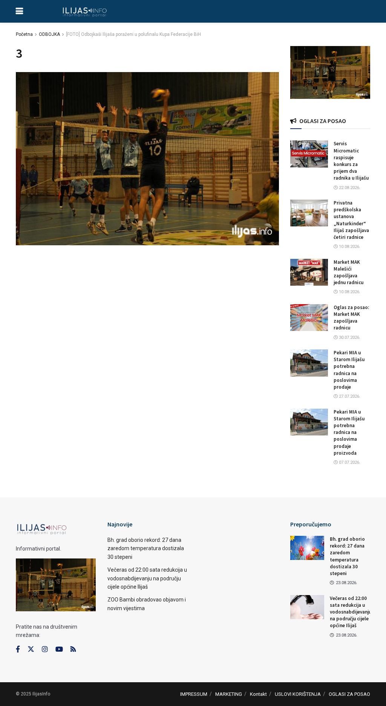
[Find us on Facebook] (18, 649)
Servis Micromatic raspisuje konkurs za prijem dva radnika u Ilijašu (351, 160)
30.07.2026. (349, 337)
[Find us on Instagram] (45, 649)
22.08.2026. (349, 187)
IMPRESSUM (193, 694)
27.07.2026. (349, 396)
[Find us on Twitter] (31, 649)
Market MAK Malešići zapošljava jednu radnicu (348, 272)
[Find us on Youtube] (59, 649)
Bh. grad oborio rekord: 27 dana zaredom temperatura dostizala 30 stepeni (145, 548)
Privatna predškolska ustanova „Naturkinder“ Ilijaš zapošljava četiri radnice (351, 220)
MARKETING (228, 694)
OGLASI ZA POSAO (349, 694)
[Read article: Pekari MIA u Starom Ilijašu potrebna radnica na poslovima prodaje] (309, 363)
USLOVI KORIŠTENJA (298, 694)
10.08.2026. (349, 246)
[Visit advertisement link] (330, 72)
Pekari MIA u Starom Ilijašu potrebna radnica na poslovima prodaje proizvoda (349, 432)
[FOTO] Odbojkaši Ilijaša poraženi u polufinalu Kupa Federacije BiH (133, 34)
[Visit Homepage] (85, 11)
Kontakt (258, 694)
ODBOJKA (49, 34)
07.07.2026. (349, 462)
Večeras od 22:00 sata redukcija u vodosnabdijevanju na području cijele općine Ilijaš (147, 578)
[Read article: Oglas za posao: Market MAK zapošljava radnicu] (309, 317)
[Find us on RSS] (73, 649)
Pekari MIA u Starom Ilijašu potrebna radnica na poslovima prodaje (349, 369)
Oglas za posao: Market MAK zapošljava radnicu (351, 317)
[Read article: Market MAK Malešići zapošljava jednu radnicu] (309, 272)
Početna (24, 34)
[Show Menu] (19, 11)
